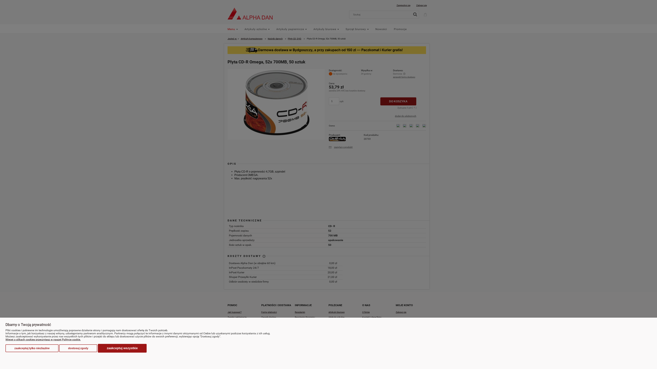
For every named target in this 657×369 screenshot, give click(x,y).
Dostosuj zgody (78, 348)
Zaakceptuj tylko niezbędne (32, 348)
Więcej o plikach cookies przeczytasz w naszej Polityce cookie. (43, 339)
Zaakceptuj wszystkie (122, 348)
